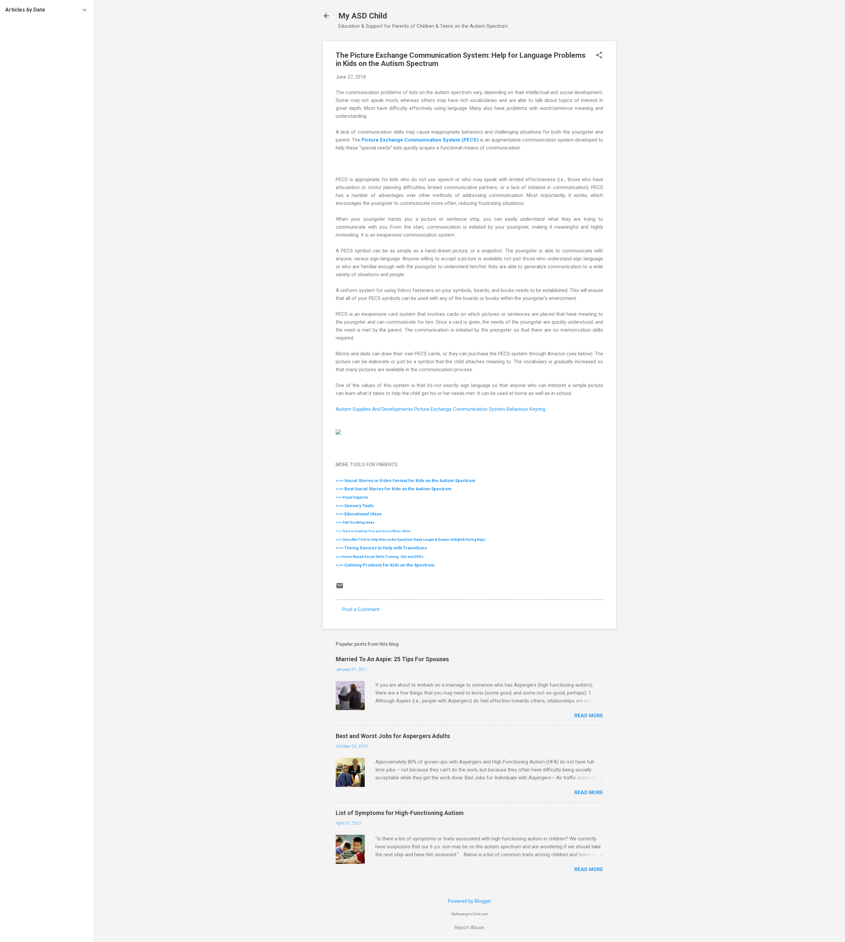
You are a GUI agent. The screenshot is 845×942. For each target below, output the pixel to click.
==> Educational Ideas (359, 513)
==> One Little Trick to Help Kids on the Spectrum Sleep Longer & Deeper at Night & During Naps (411, 539)
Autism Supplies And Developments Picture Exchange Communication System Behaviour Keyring (440, 409)
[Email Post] (340, 588)
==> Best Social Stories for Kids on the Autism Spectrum (394, 488)
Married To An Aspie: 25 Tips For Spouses (392, 659)
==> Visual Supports (352, 497)
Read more (588, 716)
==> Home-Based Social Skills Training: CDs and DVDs (379, 557)
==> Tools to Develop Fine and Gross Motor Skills (373, 531)
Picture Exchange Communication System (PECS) (420, 140)
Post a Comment (361, 609)
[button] (599, 55)
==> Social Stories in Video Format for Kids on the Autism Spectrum (405, 480)
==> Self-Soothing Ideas (355, 522)
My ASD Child (362, 15)
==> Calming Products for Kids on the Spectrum (385, 565)
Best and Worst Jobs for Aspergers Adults (393, 735)
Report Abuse (469, 927)
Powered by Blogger (469, 901)
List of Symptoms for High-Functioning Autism (400, 812)
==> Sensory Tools (355, 505)
